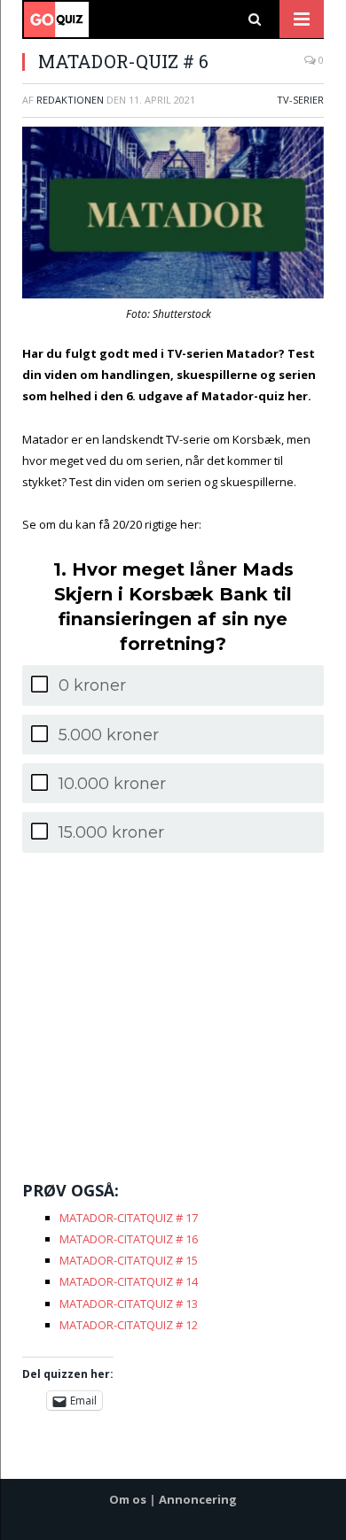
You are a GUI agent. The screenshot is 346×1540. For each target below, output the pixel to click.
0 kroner (92, 685)
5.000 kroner (109, 735)
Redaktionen (70, 99)
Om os (127, 1499)
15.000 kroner (111, 832)
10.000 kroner (112, 783)
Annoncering (198, 1499)
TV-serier (300, 99)
